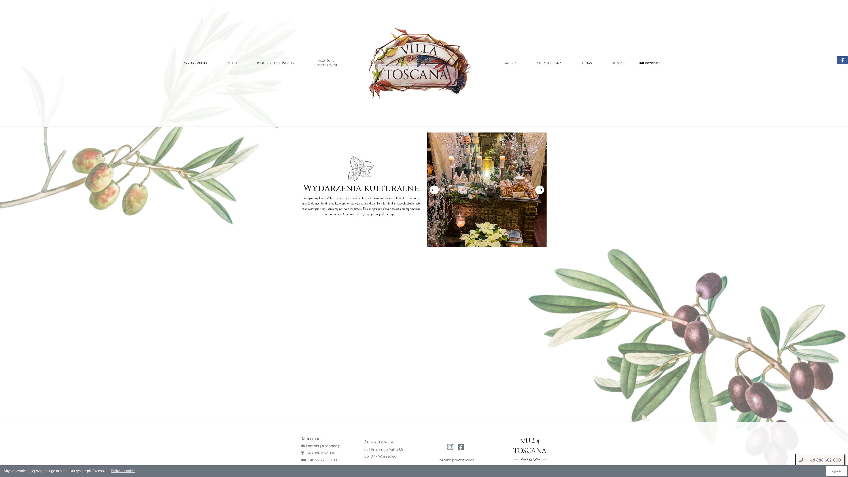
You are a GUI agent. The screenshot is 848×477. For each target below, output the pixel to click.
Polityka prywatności (455, 460)
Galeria (510, 63)
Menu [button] (232, 63)
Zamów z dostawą (822, 463)
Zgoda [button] (837, 471)
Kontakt (619, 63)
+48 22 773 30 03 (322, 460)
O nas (587, 63)
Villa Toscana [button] (549, 63)
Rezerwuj (652, 63)
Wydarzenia (195, 63)
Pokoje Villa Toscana (275, 63)
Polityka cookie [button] (123, 471)
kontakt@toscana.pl (323, 446)
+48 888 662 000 (320, 453)
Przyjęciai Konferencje (326, 63)
